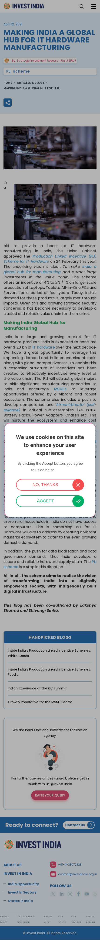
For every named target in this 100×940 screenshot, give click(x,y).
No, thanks (45, 484)
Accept (45, 501)
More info (62, 470)
